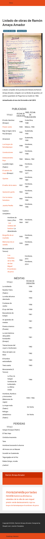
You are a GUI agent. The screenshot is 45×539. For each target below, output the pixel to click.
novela (10, 495)
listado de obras (9, 31)
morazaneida (15, 492)
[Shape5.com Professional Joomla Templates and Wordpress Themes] (7, 519)
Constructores (7, 152)
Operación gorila (8, 192)
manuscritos (21, 31)
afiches (25, 496)
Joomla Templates (17, 526)
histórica (18, 496)
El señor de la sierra (9, 185)
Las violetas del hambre (12, 225)
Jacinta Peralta (7, 205)
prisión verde (11, 502)
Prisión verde (7, 127)
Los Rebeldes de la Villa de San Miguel (11, 260)
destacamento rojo (24, 502)
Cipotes (5, 179)
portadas (31, 492)
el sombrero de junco (31, 505)
